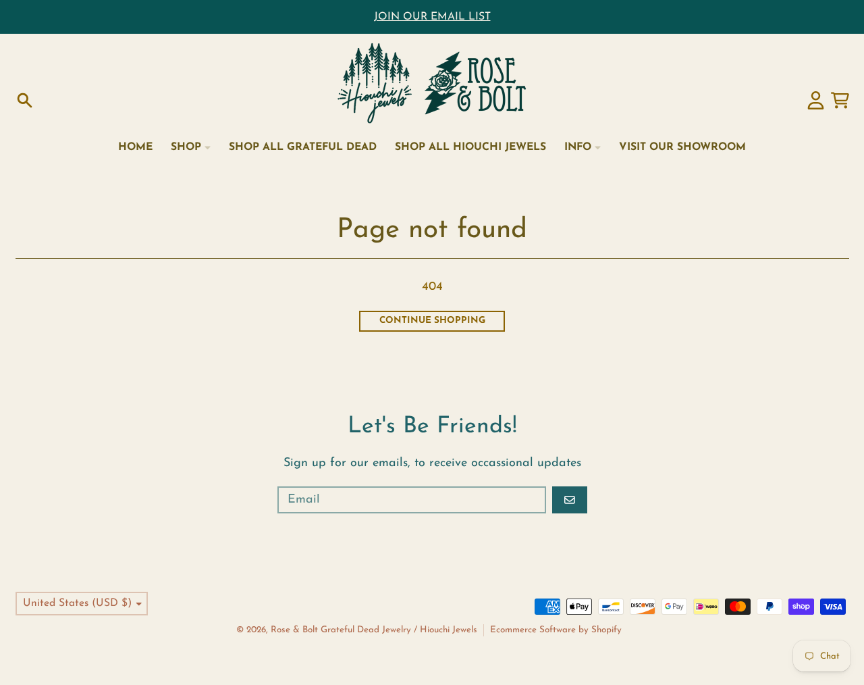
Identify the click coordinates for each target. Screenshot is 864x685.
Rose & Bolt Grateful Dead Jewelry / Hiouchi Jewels (374, 630)
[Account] (816, 100)
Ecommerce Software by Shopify (556, 630)
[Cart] (840, 100)
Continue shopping (432, 320)
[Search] (25, 100)
